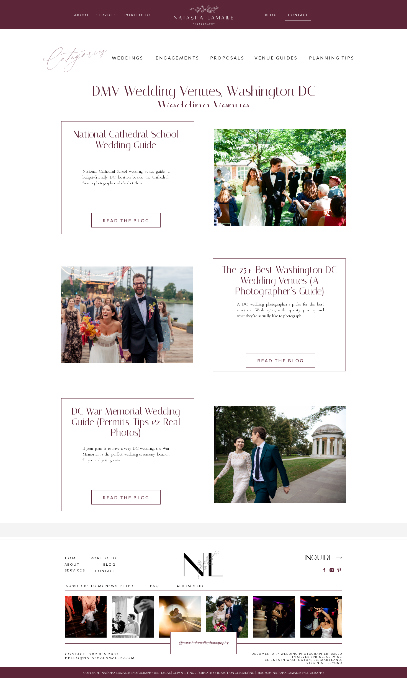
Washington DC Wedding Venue (236, 99)
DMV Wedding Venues (156, 91)
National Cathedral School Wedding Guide (126, 140)
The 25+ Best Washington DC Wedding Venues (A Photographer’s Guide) (279, 280)
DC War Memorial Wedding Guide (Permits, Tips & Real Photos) (126, 422)
